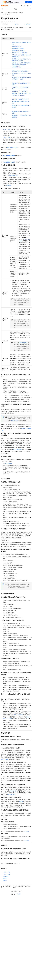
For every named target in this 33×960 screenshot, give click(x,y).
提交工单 (21, 801)
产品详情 (16, 24)
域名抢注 (26, 831)
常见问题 (15, 12)
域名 (5, 12)
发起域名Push (11, 794)
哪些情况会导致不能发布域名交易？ (20, 71)
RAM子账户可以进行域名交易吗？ (20, 99)
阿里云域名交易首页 (12, 147)
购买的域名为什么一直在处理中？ (20, 52)
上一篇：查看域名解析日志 (7, 886)
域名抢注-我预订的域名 (9, 155)
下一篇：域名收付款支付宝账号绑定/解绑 (22, 886)
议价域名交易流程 (13, 175)
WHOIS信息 (14, 420)
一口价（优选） (7, 137)
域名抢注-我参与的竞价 (9, 162)
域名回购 (8, 185)
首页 (2, 12)
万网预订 (5, 880)
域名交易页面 (8, 463)
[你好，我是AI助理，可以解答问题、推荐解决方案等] (24, 5)
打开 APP (29, 2)
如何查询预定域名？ (17, 46)
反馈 (19, 894)
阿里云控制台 (13, 791)
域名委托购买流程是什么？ (18, 50)
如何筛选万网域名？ (17, 67)
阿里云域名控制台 (23, 342)
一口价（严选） (7, 129)
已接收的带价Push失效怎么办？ (20, 91)
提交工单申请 (4, 759)
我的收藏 (28, 24)
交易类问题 (20, 12)
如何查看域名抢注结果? (18, 48)
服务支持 (10, 12)
